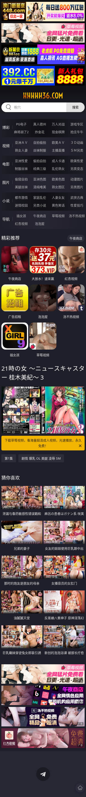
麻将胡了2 (21, 132)
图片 (6, 182)
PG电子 (21, 124)
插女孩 (21, 216)
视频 (6, 145)
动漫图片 (76, 179)
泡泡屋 (39, 223)
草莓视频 (58, 216)
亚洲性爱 (21, 161)
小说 (6, 200)
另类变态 (76, 168)
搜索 (75, 107)
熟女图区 (58, 187)
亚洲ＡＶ (21, 142)
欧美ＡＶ (58, 142)
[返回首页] (80, 787)
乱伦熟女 (58, 168)
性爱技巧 (76, 205)
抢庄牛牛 (76, 132)
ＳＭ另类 (76, 150)
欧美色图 (58, 179)
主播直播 (58, 150)
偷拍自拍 (39, 161)
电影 (6, 164)
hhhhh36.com (43, 95)
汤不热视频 (77, 216)
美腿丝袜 (21, 187)
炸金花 (39, 132)
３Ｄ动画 (76, 142)
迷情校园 (21, 205)
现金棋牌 (58, 132)
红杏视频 (21, 223)
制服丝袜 (21, 168)
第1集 (9, 458)
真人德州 (39, 124)
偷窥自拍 (21, 179)
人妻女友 (58, 197)
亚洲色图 (39, 179)
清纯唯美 (39, 187)
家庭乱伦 (39, 197)
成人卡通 (58, 161)
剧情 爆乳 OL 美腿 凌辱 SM (41, 458)
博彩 (6, 127)
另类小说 (39, 205)
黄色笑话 (58, 205)
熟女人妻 (21, 150)
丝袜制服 (39, 150)
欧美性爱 (76, 161)
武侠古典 (76, 197)
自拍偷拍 (39, 142)
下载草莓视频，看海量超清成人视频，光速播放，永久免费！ (43, 443)
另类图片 (76, 187)
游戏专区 (76, 124)
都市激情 (21, 197)
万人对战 (58, 124)
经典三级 (39, 168)
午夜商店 (39, 216)
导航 (6, 219)
